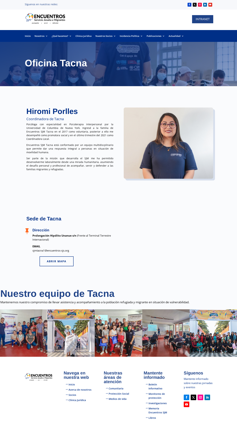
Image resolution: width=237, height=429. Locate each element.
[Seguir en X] (195, 5)
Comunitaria (116, 388)
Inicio (28, 36)
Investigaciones (158, 403)
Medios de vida (117, 399)
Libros (152, 417)
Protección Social (119, 393)
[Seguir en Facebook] (189, 5)
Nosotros (39, 36)
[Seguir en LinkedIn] (205, 5)
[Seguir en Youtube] (210, 5)
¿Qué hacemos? (60, 36)
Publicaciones (154, 36)
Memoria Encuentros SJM (158, 410)
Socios (72, 395)
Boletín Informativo (155, 386)
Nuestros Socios (103, 36)
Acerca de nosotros (80, 389)
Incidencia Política (129, 36)
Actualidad (174, 36)
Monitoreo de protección (157, 396)
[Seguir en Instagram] (200, 5)
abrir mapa (56, 261)
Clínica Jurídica (83, 36)
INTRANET (203, 19)
